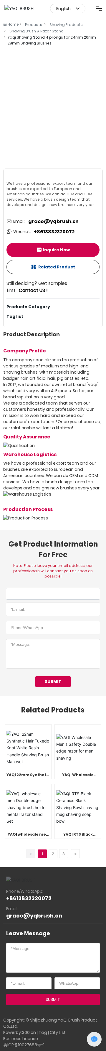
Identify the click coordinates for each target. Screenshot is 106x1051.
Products (33, 24)
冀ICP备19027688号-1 (23, 1045)
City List (58, 1032)
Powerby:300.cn (19, 1032)
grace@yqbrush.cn (53, 221)
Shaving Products (66, 24)
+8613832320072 (54, 231)
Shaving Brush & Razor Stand (36, 31)
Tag (43, 1032)
